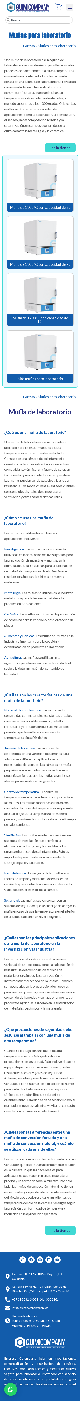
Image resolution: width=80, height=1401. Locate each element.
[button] (69, 7)
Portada (29, 46)
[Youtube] (57, 1259)
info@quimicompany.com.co (30, 1308)
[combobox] (39, 20)
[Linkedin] (48, 1259)
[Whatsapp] (22, 1259)
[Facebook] (31, 1259)
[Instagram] (40, 1259)
